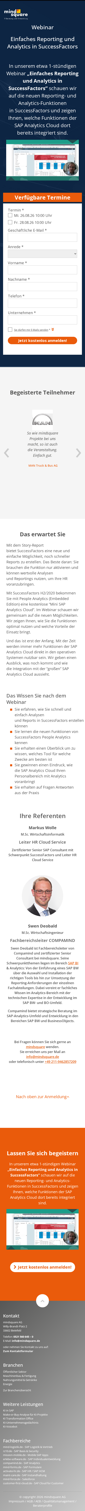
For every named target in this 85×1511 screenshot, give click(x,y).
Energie (7, 1384)
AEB (38, 1501)
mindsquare (35, 1047)
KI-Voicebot (10, 1426)
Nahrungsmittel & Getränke (20, 1380)
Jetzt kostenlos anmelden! (45, 1267)
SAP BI (73, 963)
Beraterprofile (42, 1505)
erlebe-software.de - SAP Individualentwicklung (31, 1459)
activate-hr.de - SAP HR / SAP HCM (24, 1471)
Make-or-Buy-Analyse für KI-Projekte (25, 1414)
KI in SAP (8, 1410)
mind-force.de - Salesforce (19, 1479)
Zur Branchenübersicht (17, 1390)
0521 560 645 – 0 (23, 1336)
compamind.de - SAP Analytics (21, 1463)
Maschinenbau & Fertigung (19, 1376)
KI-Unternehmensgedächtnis (20, 1422)
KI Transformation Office (18, 1418)
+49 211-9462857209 (60, 1061)
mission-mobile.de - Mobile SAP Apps (25, 1455)
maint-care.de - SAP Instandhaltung (24, 1475)
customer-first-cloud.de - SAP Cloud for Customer (33, 1483)
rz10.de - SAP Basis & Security (21, 1451)
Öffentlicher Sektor (14, 1372)
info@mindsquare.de (42, 1056)
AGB (30, 1501)
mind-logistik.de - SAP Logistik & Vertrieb (28, 1447)
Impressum (16, 1501)
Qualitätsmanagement (59, 1501)
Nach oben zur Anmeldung (41, 1096)
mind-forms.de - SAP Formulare (22, 1467)
